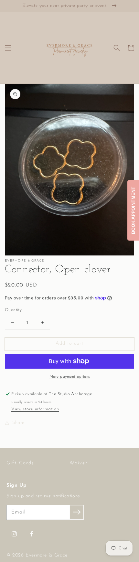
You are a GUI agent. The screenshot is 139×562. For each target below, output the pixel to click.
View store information (35, 409)
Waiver (79, 463)
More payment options (69, 377)
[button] (8, 48)
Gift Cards (20, 463)
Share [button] (18, 422)
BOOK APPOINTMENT (133, 210)
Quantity (13, 310)
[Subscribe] (77, 512)
